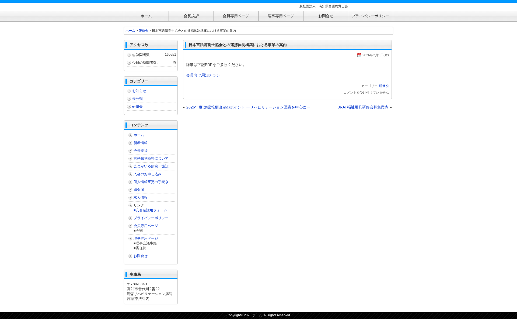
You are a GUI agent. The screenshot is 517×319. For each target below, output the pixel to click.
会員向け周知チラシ (203, 75)
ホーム (130, 31)
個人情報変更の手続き (151, 182)
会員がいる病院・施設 (151, 166)
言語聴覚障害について (151, 158)
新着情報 (141, 143)
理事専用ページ (146, 238)
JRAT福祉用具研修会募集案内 (363, 107)
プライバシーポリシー (151, 218)
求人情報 (141, 197)
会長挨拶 (141, 151)
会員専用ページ (146, 226)
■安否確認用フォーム (150, 210)
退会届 (139, 190)
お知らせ (139, 91)
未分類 (137, 99)
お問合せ (141, 256)
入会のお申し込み (148, 174)
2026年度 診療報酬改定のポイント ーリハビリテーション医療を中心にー (248, 107)
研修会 (384, 86)
